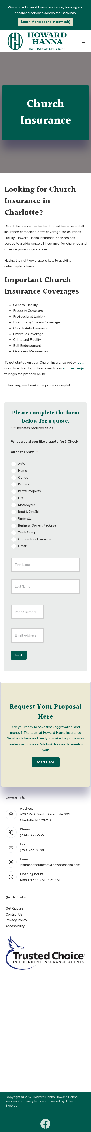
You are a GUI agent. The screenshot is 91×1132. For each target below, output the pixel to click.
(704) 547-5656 (32, 835)
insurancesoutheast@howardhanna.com (50, 864)
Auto (21, 464)
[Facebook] (45, 1124)
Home (22, 471)
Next (18, 655)
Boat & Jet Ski (28, 512)
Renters (23, 484)
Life (21, 498)
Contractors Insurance (34, 539)
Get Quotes (14, 908)
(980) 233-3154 (32, 850)
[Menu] (83, 41)
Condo (23, 477)
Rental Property (29, 491)
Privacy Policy (16, 920)
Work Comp (27, 532)
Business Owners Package (37, 525)
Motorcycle (26, 505)
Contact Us (14, 914)
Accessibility (15, 926)
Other (22, 546)
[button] (46, 762)
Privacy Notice (33, 1101)
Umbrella (25, 519)
